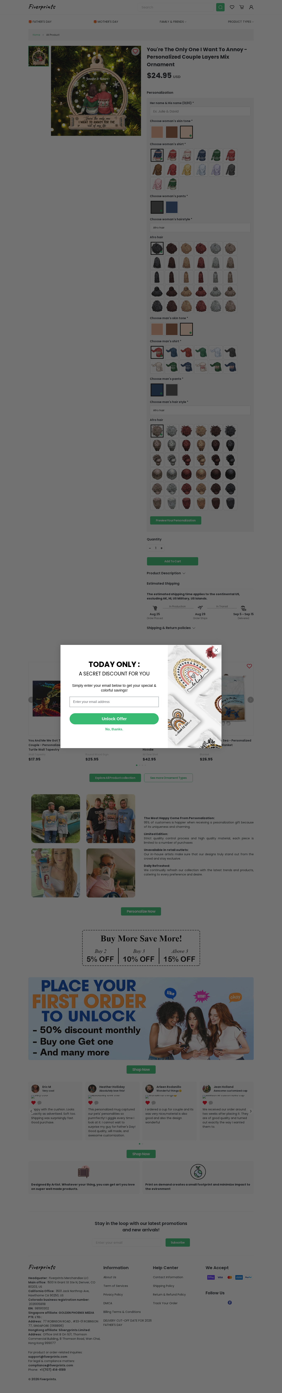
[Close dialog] (216, 650)
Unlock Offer (114, 719)
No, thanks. (114, 729)
